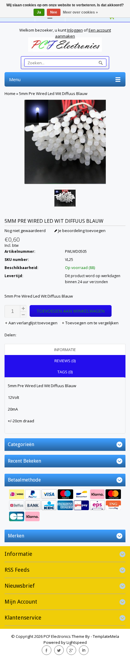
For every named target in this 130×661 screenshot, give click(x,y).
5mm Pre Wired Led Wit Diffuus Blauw (53, 93)
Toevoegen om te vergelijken (91, 323)
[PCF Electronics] (65, 44)
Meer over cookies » (80, 12)
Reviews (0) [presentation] (65, 360)
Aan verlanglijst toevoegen (33, 323)
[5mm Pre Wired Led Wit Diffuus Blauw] (65, 198)
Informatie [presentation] (65, 349)
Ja (39, 12)
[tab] (65, 349)
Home (10, 93)
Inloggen (75, 30)
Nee (53, 12)
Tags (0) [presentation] (65, 372)
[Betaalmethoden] (65, 506)
